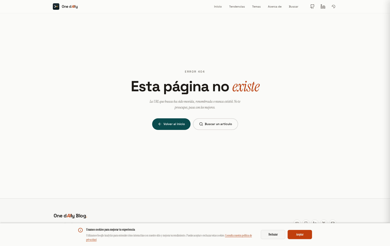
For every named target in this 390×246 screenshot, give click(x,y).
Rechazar (273, 234)
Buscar (293, 6)
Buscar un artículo (218, 124)
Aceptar (299, 234)
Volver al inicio (174, 124)
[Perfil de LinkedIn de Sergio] (322, 6)
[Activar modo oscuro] (333, 6)
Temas (256, 6)
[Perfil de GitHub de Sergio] (312, 6)
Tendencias (237, 6)
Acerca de (275, 6)
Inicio (218, 6)
